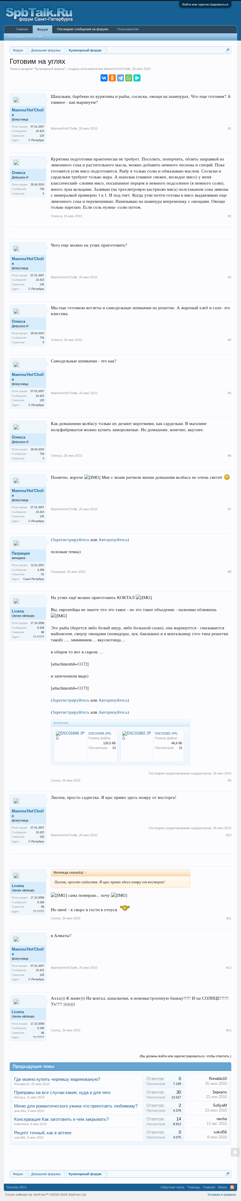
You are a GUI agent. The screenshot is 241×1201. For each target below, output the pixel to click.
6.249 (40, 627)
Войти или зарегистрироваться (205, 4)
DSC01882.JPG (166, 733)
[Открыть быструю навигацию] (228, 50)
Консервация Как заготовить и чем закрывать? (61, 1119)
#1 (229, 128)
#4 (229, 340)
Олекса (18, 172)
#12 (228, 967)
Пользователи (127, 29)
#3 (229, 277)
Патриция (21, 553)
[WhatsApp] (128, 77)
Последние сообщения (26, 37)
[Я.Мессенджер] (136, 77)
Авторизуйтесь (113, 539)
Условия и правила (221, 1194)
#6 (229, 455)
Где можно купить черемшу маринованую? (57, 1079)
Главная (22, 29)
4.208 (40, 569)
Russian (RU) (16, 1187)
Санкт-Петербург (33, 579)
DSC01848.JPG (99, 733)
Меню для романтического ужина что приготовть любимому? (76, 1106)
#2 (229, 216)
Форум (42, 29)
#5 (229, 393)
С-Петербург (36, 140)
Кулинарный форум (49, 69)
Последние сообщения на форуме (82, 29)
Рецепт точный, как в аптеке (42, 1132)
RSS (232, 1187)
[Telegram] (120, 77)
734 (42, 189)
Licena (18, 611)
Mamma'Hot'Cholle (117, 69)
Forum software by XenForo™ (46, 1194)
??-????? (38, 636)
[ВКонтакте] (104, 77)
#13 (228, 1030)
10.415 (40, 131)
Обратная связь (172, 1187)
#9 (229, 780)
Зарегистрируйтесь (70, 539)
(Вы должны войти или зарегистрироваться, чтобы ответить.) (185, 1056)
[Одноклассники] (112, 77)
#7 (229, 509)
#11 (228, 918)
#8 (229, 571)
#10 (228, 835)
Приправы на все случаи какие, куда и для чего (62, 1092)
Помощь (194, 1187)
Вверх (222, 1187)
